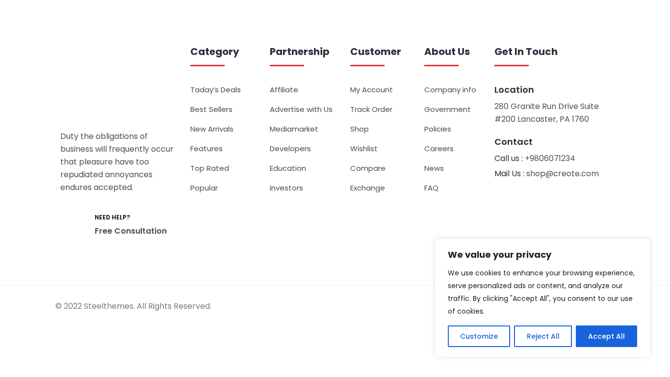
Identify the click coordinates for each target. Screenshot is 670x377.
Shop (359, 129)
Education (288, 168)
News (434, 168)
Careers (439, 148)
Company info (450, 89)
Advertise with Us (301, 109)
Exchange (367, 188)
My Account (371, 89)
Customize (479, 336)
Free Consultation (131, 231)
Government (447, 109)
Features (206, 148)
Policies (437, 129)
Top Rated (209, 168)
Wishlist (364, 148)
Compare (368, 168)
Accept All (606, 336)
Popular (204, 188)
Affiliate (284, 89)
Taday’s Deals (215, 89)
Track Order (371, 109)
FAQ (431, 188)
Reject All (543, 336)
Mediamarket (294, 129)
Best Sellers (211, 109)
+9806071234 (550, 158)
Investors (286, 188)
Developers (290, 148)
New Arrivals (211, 129)
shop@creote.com (562, 173)
